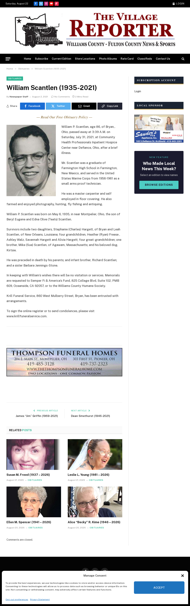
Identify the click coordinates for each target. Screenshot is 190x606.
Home (27, 58)
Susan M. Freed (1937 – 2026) (28, 475)
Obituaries (15, 78)
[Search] (182, 59)
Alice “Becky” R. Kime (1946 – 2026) (94, 522)
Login (137, 91)
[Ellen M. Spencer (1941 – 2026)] (33, 502)
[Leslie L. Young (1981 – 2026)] (95, 454)
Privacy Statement (40, 599)
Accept (159, 587)
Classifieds (144, 58)
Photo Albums (108, 58)
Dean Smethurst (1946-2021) (90, 415)
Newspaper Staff (19, 96)
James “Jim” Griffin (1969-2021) (37, 415)
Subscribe (41, 58)
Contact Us (163, 58)
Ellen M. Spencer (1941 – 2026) (28, 522)
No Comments (62, 96)
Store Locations (85, 58)
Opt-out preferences (17, 599)
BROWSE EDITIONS (159, 184)
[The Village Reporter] (95, 30)
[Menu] (8, 59)
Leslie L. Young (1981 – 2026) (88, 475)
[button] (182, 575)
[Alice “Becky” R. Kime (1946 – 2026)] (95, 502)
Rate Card (127, 58)
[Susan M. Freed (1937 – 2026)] (33, 454)
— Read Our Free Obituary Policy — (64, 116)
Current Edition (61, 58)
